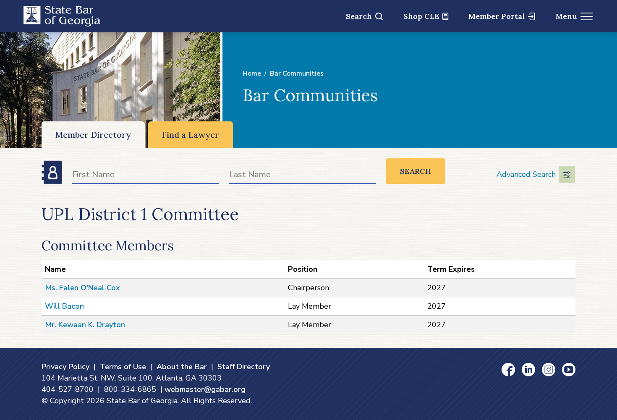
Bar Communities (297, 73)
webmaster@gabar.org (205, 389)
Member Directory (93, 134)
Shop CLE (421, 16)
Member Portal (496, 16)
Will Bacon (64, 306)
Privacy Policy (65, 367)
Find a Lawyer (190, 134)
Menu (566, 16)
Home (252, 73)
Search (359, 16)
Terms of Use (123, 367)
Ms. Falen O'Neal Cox (82, 288)
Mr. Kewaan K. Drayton (85, 325)
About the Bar (182, 367)
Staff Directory (243, 367)
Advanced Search (526, 174)
